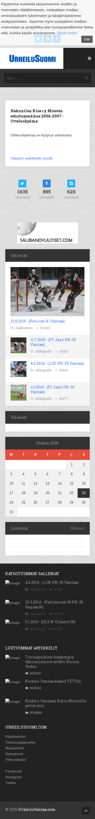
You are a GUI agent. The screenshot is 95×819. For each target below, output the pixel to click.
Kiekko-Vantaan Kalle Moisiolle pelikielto (55, 703)
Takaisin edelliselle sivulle (32, 158)
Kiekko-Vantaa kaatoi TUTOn (53, 681)
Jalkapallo (43, 351)
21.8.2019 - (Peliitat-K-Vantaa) (38, 321)
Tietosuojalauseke (20, 742)
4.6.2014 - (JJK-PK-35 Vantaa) (57, 363)
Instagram (13, 777)
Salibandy (37, 628)
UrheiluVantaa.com (37, 809)
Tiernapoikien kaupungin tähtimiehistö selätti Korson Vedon (52, 661)
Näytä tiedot (67, 33)
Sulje (87, 39)
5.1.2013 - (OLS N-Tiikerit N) (50, 621)
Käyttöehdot (15, 736)
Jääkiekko (24, 327)
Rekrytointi (14, 754)
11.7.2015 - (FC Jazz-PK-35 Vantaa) (53, 342)
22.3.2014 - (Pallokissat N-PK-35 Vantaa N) (54, 604)
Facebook (13, 771)
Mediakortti (14, 748)
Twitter (10, 783)
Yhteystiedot (15, 759)
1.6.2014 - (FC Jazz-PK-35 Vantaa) (52, 389)
